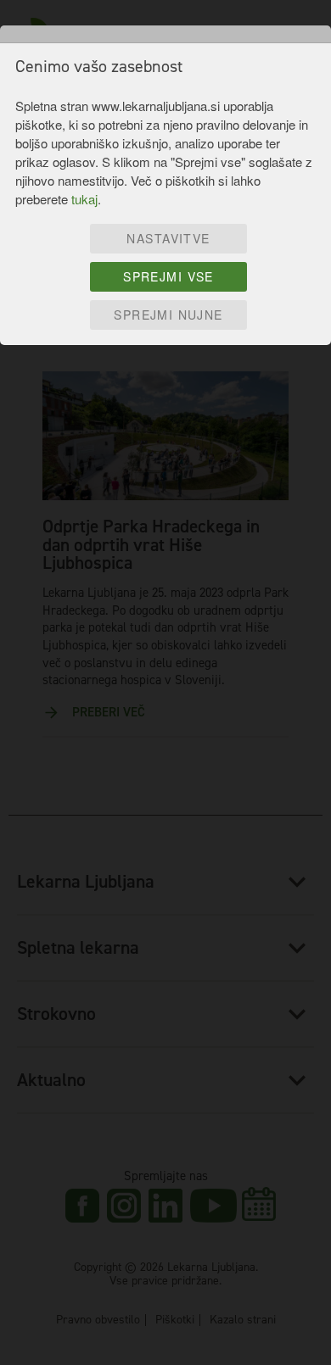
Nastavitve (168, 238)
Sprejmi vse (168, 276)
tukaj (84, 199)
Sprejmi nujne (168, 314)
